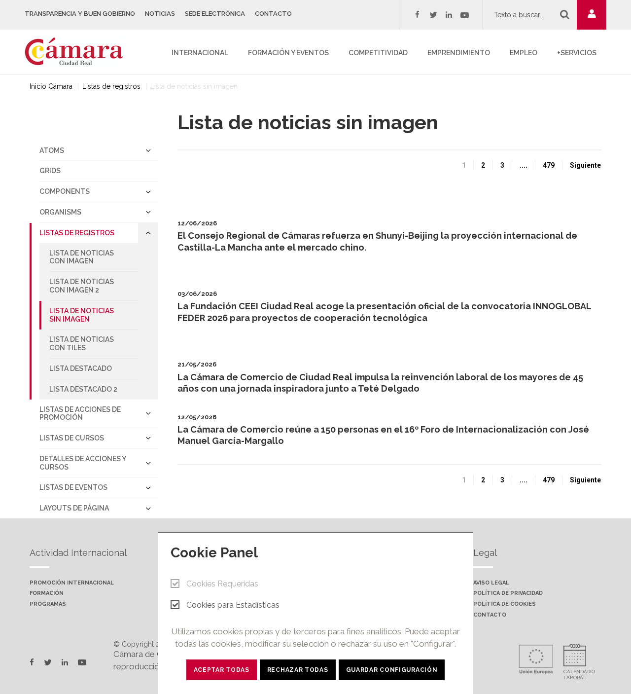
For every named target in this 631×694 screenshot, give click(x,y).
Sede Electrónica (215, 13)
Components (64, 191)
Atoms (51, 150)
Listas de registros (111, 86)
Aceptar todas (221, 669)
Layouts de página (74, 508)
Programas (48, 604)
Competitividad (378, 53)
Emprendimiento (458, 53)
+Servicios (576, 53)
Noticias (160, 13)
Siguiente (585, 165)
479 (549, 165)
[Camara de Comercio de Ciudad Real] (79, 51)
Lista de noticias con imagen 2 (81, 286)
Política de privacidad (508, 593)
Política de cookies (504, 604)
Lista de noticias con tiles (81, 343)
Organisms (60, 212)
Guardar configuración (392, 669)
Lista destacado (80, 368)
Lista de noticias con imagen (81, 257)
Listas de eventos (73, 487)
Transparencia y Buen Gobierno (80, 13)
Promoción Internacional (72, 583)
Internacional (200, 53)
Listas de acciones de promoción (80, 413)
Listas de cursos (71, 438)
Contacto (273, 13)
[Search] (564, 14)
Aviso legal (491, 583)
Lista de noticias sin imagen (81, 315)
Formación (47, 593)
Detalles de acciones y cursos (82, 463)
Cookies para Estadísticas (233, 605)
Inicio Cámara (51, 86)
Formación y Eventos (288, 53)
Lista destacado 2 (83, 389)
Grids (50, 171)
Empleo (523, 53)
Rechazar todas (297, 669)
